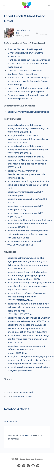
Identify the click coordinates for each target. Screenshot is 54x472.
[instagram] (28, 465)
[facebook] (23, 465)
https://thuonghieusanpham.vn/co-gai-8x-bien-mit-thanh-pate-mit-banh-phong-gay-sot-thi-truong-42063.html (27, 328)
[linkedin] (33, 465)
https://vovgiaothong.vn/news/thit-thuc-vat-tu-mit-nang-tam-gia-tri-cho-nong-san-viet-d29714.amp (28, 234)
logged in (27, 435)
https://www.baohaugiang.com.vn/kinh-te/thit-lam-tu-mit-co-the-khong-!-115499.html (27, 349)
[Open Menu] (4, 5)
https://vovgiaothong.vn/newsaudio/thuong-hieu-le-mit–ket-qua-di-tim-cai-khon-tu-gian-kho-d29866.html (30, 223)
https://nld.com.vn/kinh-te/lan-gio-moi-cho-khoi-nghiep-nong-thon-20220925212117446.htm (27, 296)
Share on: (9, 379)
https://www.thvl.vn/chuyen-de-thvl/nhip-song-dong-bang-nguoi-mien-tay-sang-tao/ (28, 185)
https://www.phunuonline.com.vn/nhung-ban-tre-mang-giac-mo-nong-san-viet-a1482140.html (28, 339)
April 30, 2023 (22, 36)
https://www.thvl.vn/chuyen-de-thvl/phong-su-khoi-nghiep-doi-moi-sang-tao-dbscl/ (26, 174)
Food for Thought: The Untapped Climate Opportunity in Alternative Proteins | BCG (25, 53)
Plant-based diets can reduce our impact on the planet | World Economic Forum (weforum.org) (28, 63)
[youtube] (37, 465)
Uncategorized (26, 392)
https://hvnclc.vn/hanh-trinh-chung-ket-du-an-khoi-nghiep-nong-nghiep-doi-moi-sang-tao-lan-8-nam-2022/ (27, 275)
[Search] (49, 5)
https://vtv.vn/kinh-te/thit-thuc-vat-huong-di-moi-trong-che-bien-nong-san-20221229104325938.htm (28, 128)
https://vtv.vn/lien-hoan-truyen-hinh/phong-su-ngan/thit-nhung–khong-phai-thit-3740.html (27, 139)
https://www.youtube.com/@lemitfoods (28, 112)
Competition (19, 396)
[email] (18, 465)
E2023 (29, 396)
